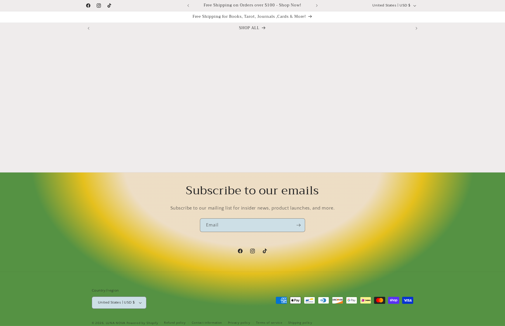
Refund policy (175, 323)
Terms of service (269, 323)
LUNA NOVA (115, 323)
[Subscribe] (298, 225)
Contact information (207, 323)
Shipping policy (300, 323)
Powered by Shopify (142, 323)
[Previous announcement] (188, 5)
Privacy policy (239, 323)
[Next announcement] (316, 5)
